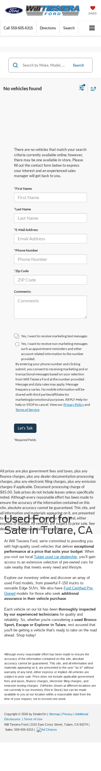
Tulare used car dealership (55, 557)
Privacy (67, 714)
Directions (48, 28)
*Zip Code (21, 271)
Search (78, 65)
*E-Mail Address (26, 230)
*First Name (23, 188)
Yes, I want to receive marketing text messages (54, 336)
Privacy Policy (73, 404)
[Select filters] (81, 88)
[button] (18, 28)
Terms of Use (33, 719)
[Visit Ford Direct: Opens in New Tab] (47, 729)
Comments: (22, 291)
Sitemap (54, 714)
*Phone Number (26, 250)
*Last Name (22, 209)
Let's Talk (25, 428)
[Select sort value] (92, 89)
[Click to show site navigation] (92, 28)
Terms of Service (27, 409)
